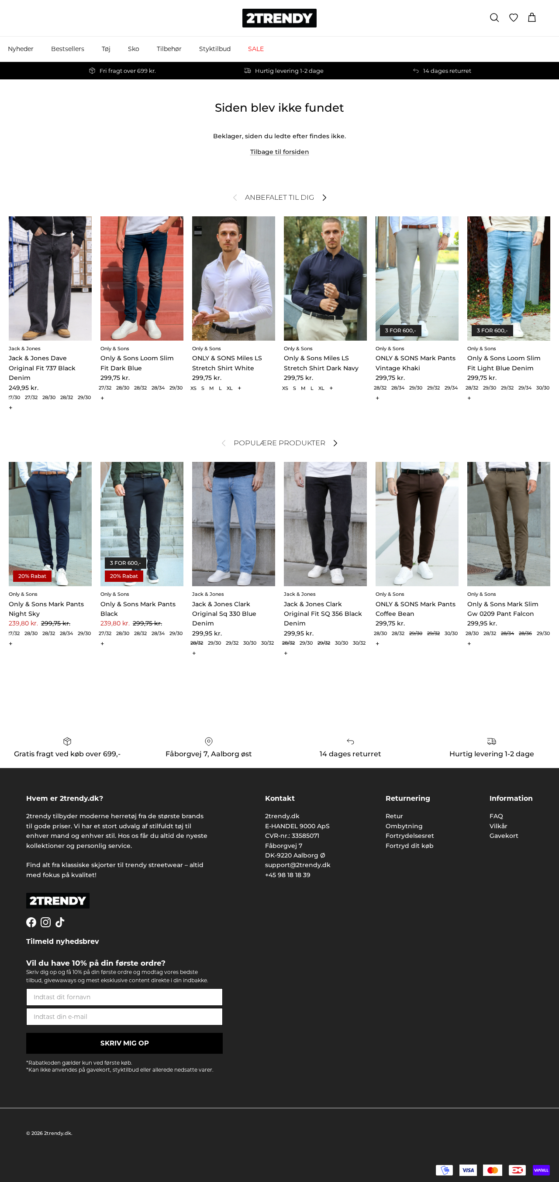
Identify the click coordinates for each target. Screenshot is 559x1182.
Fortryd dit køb (410, 846)
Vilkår (498, 826)
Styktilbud (215, 49)
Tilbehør (169, 49)
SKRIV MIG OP (124, 1043)
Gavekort (504, 836)
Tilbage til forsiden (279, 152)
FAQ (496, 816)
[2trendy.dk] (279, 18)
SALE (256, 49)
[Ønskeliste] (513, 18)
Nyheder (21, 49)
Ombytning (404, 826)
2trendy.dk (57, 1133)
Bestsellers (67, 49)
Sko (133, 49)
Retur (394, 816)
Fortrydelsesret (410, 836)
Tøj (106, 49)
